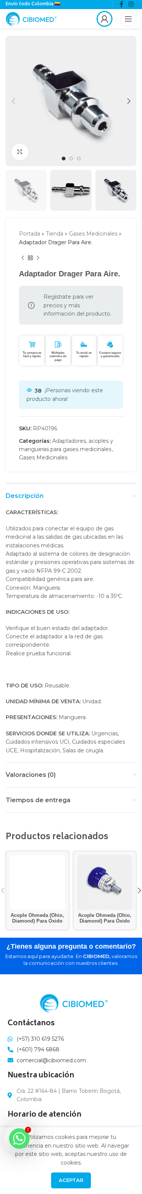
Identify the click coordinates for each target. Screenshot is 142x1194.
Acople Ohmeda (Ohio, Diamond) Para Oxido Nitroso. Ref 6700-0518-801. (37, 924)
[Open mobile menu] (128, 18)
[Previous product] (23, 258)
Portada (29, 233)
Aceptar (71, 1180)
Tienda (54, 233)
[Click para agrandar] (19, 151)
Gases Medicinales (93, 233)
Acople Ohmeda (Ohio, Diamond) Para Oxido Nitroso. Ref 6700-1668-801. (104, 924)
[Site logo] (31, 18)
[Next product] (38, 258)
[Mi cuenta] (104, 18)
